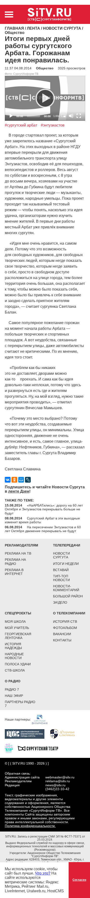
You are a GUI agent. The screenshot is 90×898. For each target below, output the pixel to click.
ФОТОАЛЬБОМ (65, 628)
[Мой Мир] (21, 480)
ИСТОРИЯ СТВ (65, 621)
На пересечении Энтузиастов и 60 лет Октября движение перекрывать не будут (43, 529)
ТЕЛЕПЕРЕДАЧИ (66, 545)
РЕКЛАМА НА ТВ (18, 553)
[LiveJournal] (28, 480)
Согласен (79, 879)
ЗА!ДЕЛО (60, 602)
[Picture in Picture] (63, 116)
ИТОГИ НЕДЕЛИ (66, 564)
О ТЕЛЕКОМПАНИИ (69, 613)
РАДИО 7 (12, 689)
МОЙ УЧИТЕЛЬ (17, 628)
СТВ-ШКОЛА (15, 670)
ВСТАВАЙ (61, 570)
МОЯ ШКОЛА (15, 621)
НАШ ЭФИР (14, 696)
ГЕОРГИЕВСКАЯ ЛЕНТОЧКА (18, 636)
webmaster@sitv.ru (59, 777)
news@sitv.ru (55, 785)
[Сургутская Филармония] (42, 719)
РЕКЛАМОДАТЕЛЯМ (21, 545)
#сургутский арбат (21, 125)
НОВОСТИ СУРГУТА (61, 555)
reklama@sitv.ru (57, 781)
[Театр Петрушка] (11, 748)
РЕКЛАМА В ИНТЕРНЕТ (14, 572)
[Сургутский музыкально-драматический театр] (40, 748)
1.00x (56, 116)
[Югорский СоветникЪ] (65, 734)
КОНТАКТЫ (62, 640)
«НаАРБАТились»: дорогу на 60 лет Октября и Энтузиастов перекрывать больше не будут (44, 509)
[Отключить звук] (71, 116)
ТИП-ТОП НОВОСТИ (61, 578)
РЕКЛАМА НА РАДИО (15, 561)
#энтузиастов (53, 125)
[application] (45, 98)
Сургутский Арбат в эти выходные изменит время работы (42, 520)
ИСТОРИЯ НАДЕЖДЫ (13, 646)
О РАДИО (12, 681)
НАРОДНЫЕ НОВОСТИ (14, 656)
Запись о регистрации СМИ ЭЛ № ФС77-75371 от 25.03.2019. (51, 838)
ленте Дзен (18, 491)
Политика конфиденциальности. (30, 826)
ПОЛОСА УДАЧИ (18, 664)
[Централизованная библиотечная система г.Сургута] (27, 734)
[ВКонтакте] (8, 480)
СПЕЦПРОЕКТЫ (18, 613)
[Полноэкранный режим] (79, 116)
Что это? (42, 873)
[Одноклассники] (14, 480)
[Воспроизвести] (45, 98)
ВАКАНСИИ (62, 634)
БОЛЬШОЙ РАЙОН (68, 596)
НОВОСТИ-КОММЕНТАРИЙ (66, 588)
